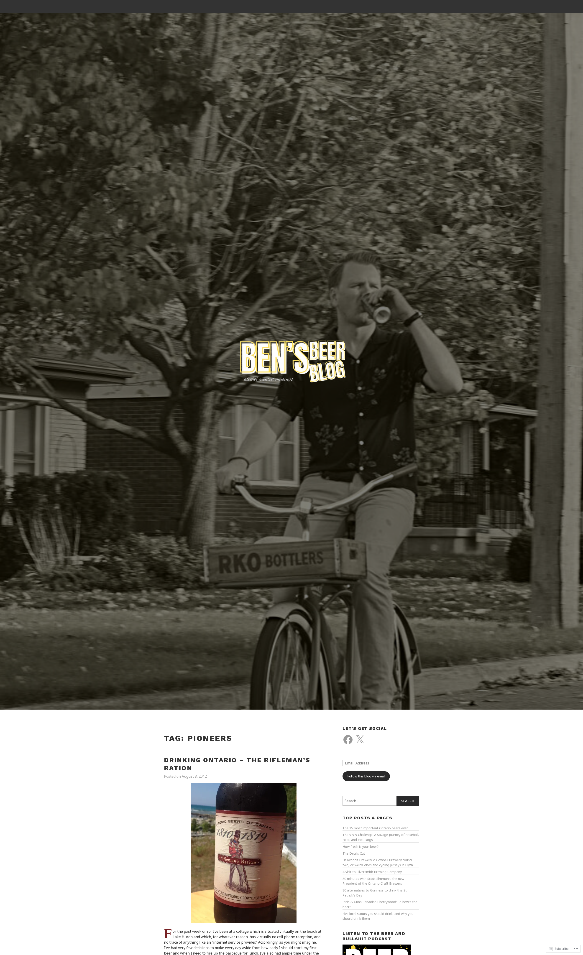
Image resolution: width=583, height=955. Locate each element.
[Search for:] (381, 801)
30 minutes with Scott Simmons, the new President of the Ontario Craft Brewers (373, 881)
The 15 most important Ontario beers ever (375, 828)
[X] (359, 739)
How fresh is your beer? (361, 846)
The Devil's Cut (354, 853)
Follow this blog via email (366, 776)
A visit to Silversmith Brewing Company (372, 872)
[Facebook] (348, 739)
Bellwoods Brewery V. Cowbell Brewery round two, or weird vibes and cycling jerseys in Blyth (378, 862)
